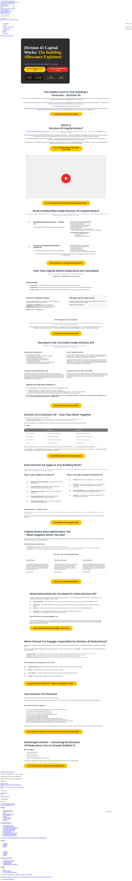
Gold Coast (5, 852)
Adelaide (5, 851)
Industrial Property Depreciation (10, 864)
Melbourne (5, 844)
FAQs (2, 7)
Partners (2, 13)
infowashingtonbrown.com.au (8, 803)
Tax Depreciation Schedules (9, 826)
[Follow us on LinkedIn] (34, 876)
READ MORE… (30, 572)
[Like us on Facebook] (4, 876)
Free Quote (16, 19)
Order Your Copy (4, 783)
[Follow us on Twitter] (41, 876)
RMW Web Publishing (9, 879)
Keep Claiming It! (7, 871)
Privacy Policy (29, 874)
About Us (2, 9)
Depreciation (3, 3)
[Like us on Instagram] (12, 876)
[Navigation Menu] (1, 21)
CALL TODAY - (8, 1)
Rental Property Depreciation (9, 834)
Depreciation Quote (4, 4)
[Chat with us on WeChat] (26, 876)
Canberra (5, 854)
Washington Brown (60, 106)
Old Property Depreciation (9, 830)
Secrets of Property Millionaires (10, 872)
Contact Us (8, 13)
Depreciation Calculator (8, 814)
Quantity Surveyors (7, 817)
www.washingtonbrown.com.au (8, 805)
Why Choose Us (7, 815)
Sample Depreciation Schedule (10, 835)
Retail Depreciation (7, 863)
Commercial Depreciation (8, 860)
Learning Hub (6, 29)
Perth (4, 846)
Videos (7, 12)
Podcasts (2, 12)
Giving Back (7, 9)
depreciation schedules (41, 108)
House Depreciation (7, 831)
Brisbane (5, 845)
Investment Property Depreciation (10, 828)
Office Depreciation (7, 862)
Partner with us (6, 819)
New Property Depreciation (9, 829)
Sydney (5, 843)
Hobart (4, 855)
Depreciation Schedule (8, 825)
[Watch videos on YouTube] (47, 876)
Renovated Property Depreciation (10, 833)
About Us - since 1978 (8, 27)
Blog (5, 12)
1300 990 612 (3, 18)
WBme (4, 816)
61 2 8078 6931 (4, 799)
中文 (5, 13)
